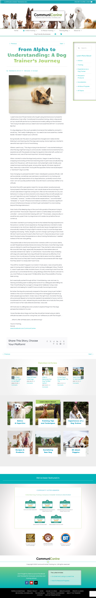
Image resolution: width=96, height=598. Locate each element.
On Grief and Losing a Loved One (63, 576)
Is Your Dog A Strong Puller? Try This (47, 379)
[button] (13, 377)
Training (80, 65)
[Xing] (60, 344)
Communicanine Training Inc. (15, 2)
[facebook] (27, 583)
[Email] (64, 344)
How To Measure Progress (60, 580)
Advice (80, 60)
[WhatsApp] (60, 341)
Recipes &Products (20, 451)
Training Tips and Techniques (48, 422)
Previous (14, 43)
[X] (50, 341)
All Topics (81, 90)
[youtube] (31, 583)
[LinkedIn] (57, 341)
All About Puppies (84, 86)
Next (61, 43)
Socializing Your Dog (48, 451)
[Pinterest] (53, 344)
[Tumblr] (64, 341)
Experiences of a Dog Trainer (75, 422)
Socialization (82, 82)
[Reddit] (54, 341)
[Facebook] (47, 341)
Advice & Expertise (20, 422)
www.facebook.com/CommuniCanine (23, 328)
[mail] (36, 583)
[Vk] (57, 344)
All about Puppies (76, 451)
